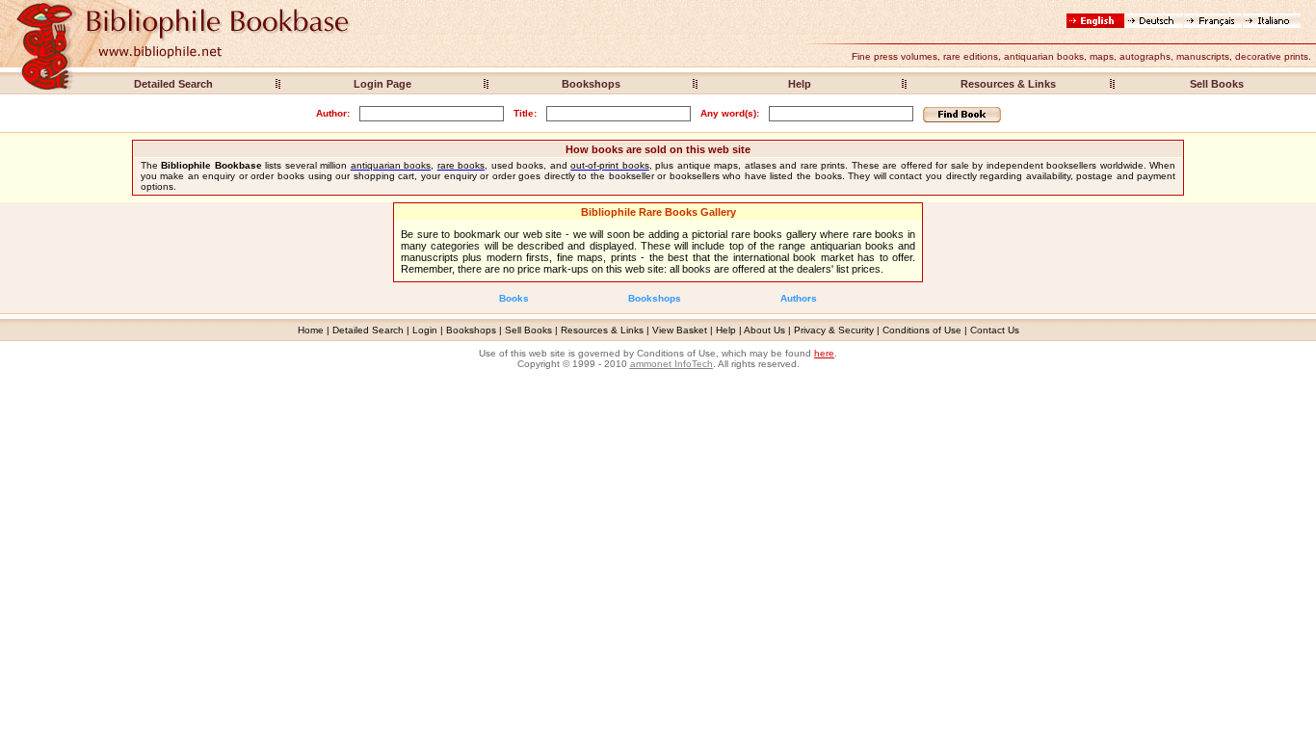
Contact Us (994, 330)
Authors (798, 298)
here (824, 353)
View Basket (679, 330)
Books (514, 298)
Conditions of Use (921, 330)
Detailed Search (173, 84)
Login (424, 330)
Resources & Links (1008, 84)
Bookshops (591, 84)
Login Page (382, 84)
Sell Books (1217, 84)
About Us (764, 330)
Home (311, 330)
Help (799, 84)
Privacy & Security (834, 330)
